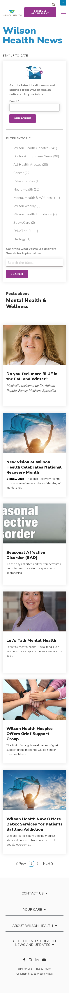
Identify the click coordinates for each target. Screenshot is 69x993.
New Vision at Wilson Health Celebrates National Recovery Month (34, 467)
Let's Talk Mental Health (31, 640)
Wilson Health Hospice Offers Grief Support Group (29, 734)
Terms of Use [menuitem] (24, 969)
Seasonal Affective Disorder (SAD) (25, 555)
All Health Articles (30, 164)
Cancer (22, 173)
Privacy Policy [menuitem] (43, 969)
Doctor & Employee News (36, 156)
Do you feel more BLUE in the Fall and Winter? (31, 376)
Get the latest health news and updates (34, 943)
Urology (21, 239)
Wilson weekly (26, 206)
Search (17, 274)
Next (46, 863)
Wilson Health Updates (35, 148)
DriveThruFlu (25, 231)
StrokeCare (24, 222)
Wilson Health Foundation (35, 214)
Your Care (32, 910)
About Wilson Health (32, 926)
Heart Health (26, 189)
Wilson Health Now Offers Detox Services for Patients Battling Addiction (34, 824)
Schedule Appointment (40, 12)
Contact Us (33, 893)
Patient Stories (27, 181)
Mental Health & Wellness (36, 198)
